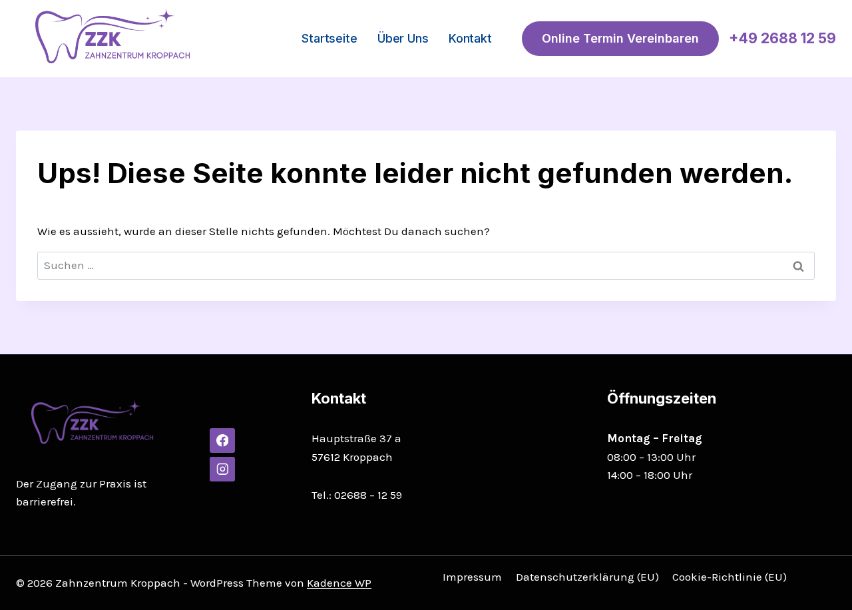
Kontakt (470, 38)
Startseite (329, 38)
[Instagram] (222, 469)
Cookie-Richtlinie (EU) (729, 576)
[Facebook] (222, 440)
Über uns (402, 38)
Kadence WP (339, 582)
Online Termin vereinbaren (620, 38)
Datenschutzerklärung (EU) (587, 576)
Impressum (472, 576)
